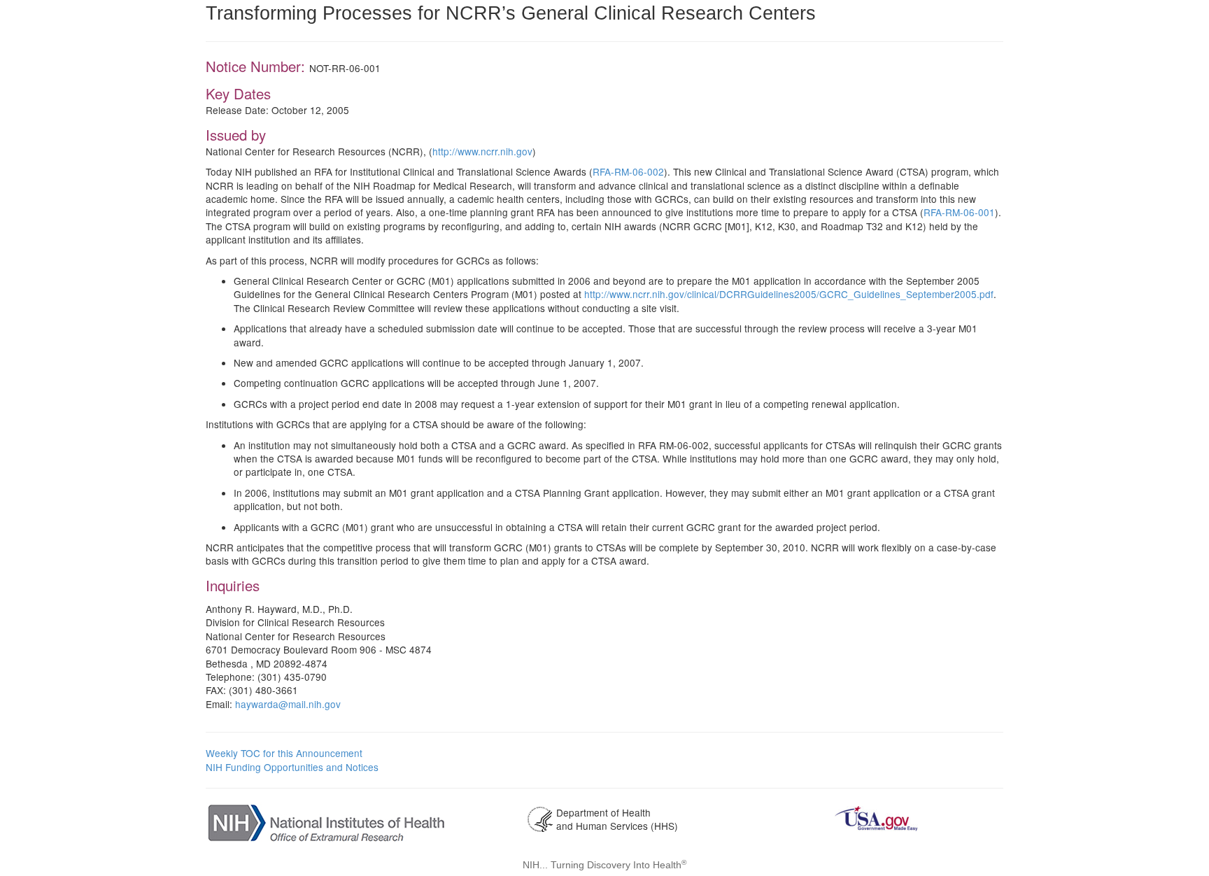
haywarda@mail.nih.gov (288, 704)
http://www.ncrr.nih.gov (482, 151)
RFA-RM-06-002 (628, 171)
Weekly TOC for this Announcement (284, 753)
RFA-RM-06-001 (959, 212)
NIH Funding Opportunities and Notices (292, 767)
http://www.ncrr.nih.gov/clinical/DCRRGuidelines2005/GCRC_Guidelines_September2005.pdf (789, 294)
